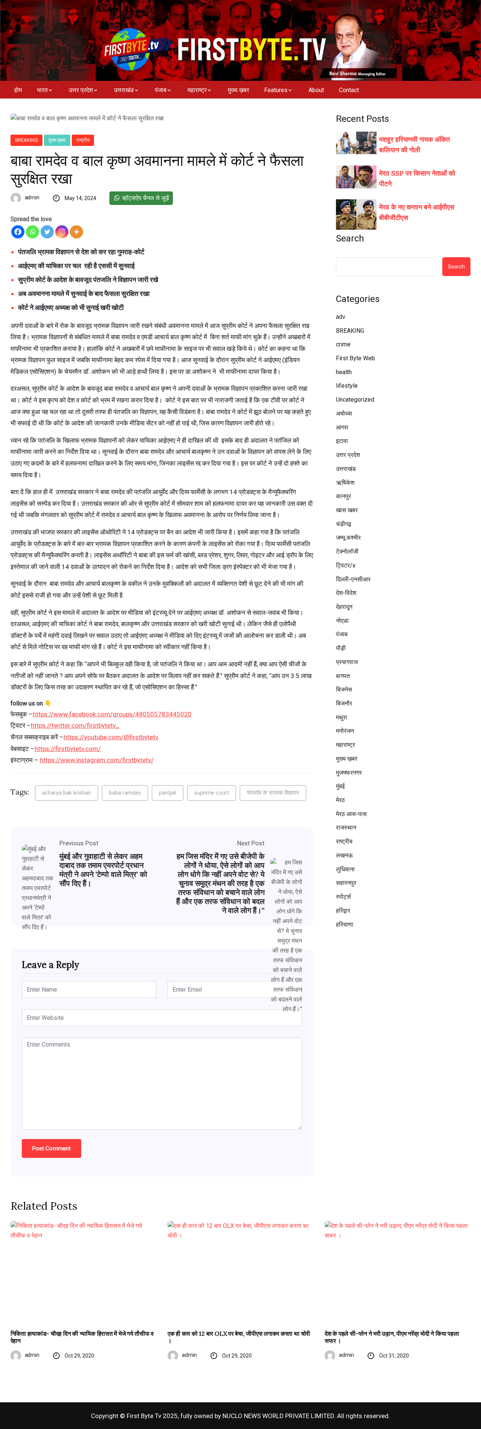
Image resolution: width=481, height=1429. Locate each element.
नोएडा (342, 620)
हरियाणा (344, 924)
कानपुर (343, 496)
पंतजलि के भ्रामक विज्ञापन (273, 792)
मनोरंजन (345, 730)
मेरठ (340, 800)
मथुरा (341, 717)
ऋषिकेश (345, 482)
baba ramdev (125, 792)
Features (275, 90)
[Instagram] (61, 231)
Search (350, 238)
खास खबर (347, 510)
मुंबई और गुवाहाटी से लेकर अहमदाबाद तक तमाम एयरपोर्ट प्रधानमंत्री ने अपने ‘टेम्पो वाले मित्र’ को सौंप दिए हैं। (103, 870)
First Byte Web (355, 358)
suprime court (211, 792)
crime (343, 344)
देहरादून (344, 606)
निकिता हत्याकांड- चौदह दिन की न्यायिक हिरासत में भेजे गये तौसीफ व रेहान (82, 1337)
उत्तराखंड (124, 90)
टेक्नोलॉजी (347, 551)
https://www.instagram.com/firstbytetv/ (97, 760)
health (344, 372)
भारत (42, 90)
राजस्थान (346, 827)
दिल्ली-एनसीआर (353, 579)
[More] (76, 231)
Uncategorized (355, 399)
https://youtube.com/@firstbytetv (111, 737)
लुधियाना (345, 869)
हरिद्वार (343, 910)
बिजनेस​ (344, 689)
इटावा (342, 440)
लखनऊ (344, 855)
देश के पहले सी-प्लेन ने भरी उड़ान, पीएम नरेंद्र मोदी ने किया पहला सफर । (392, 1337)
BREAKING (26, 140)
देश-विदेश (346, 592)
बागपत (343, 676)
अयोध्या (344, 413)
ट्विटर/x (345, 565)
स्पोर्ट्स (343, 896)
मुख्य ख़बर (238, 90)
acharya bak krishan (66, 792)
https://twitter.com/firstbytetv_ (75, 725)
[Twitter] (47, 231)
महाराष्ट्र (197, 90)
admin (32, 197)
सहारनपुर (346, 882)
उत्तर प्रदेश (81, 90)
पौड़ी (341, 648)
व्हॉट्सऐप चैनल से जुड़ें (145, 198)
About (316, 90)
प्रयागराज (347, 662)
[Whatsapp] (32, 231)
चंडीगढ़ (343, 524)
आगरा (342, 427)
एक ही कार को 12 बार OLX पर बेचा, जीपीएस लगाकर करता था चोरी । (239, 1337)
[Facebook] (17, 231)
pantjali (167, 792)
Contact (349, 90)
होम (18, 90)
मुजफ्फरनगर (349, 772)
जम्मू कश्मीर (348, 537)
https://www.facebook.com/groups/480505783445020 (112, 714)
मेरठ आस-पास (351, 814)
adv (340, 316)
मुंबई (340, 786)
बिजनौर (344, 703)
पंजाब (160, 90)
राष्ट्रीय (82, 140)
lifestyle (347, 385)
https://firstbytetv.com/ (68, 748)
